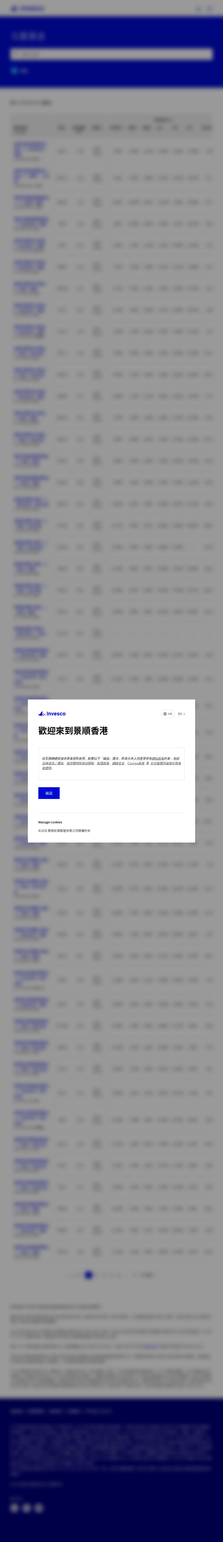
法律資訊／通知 (52, 763)
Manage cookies (50, 822)
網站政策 (158, 758)
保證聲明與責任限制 (80, 763)
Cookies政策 (135, 763)
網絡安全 (118, 763)
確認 (49, 793)
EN (180, 714)
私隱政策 (103, 763)
